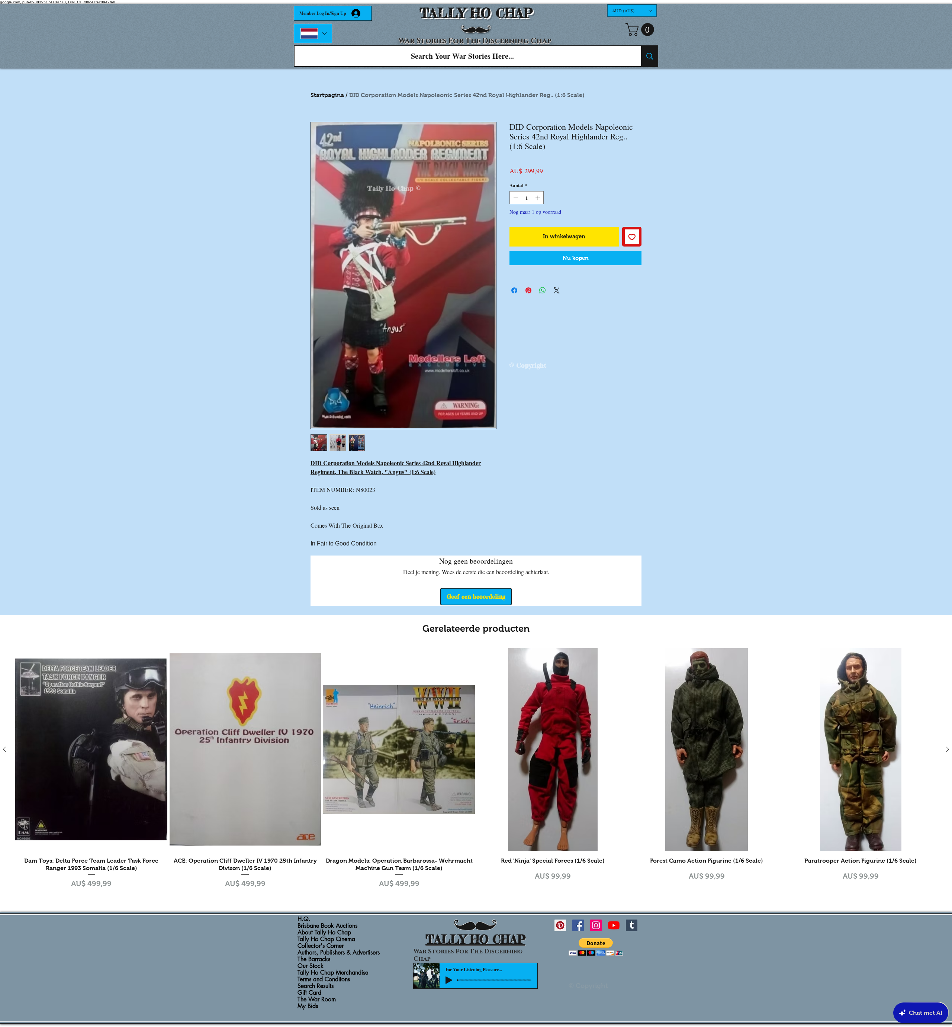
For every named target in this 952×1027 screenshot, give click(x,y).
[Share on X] (556, 290)
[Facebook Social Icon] (578, 925)
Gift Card (309, 992)
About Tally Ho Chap (324, 932)
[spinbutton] (527, 197)
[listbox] (632, 10)
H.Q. (304, 919)
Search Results (316, 986)
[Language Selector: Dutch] (313, 33)
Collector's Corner (321, 946)
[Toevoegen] (632, 237)
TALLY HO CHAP (476, 13)
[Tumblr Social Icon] (631, 925)
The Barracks (314, 959)
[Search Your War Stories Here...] (649, 56)
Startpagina (327, 95)
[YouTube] (614, 925)
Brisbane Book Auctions (327, 926)
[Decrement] (515, 197)
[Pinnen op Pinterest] (528, 290)
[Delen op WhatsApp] (542, 290)
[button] (632, 10)
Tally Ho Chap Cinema (326, 939)
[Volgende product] (947, 749)
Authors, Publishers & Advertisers (339, 952)
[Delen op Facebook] (514, 290)
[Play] (449, 980)
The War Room (317, 999)
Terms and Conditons (324, 979)
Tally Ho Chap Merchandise (333, 972)
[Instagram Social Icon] (596, 925)
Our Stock (311, 966)
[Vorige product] (4, 749)
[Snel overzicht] (91, 749)
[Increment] (538, 197)
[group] (476, 769)
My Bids (308, 1006)
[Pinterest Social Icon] (560, 925)
